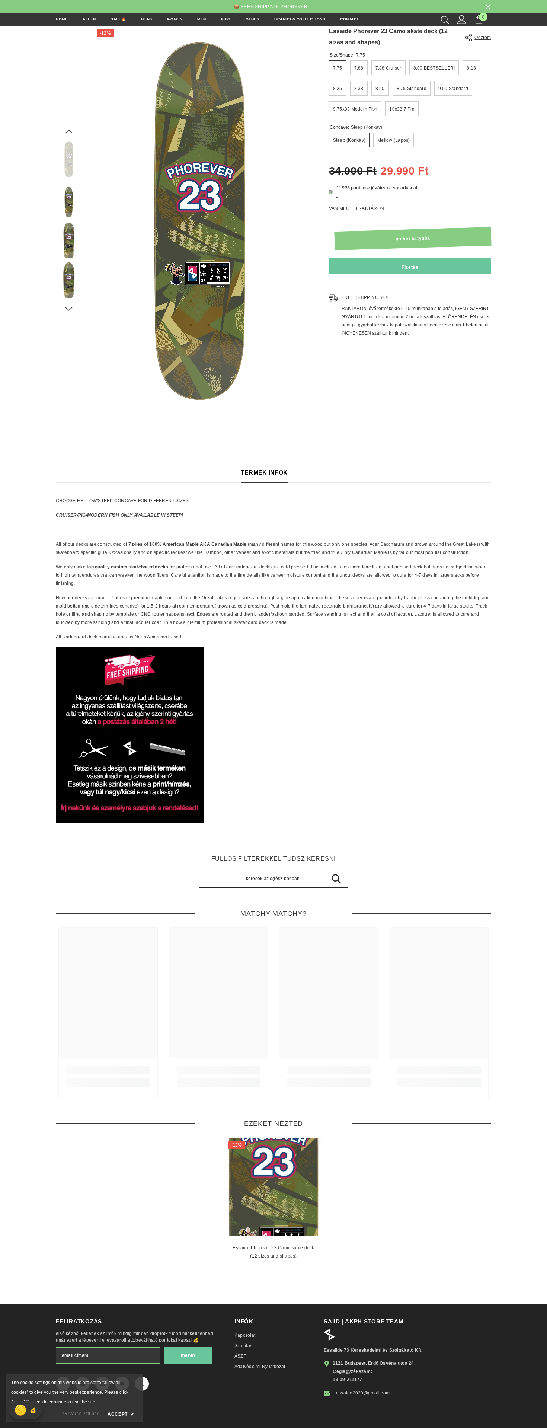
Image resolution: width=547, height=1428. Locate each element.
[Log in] (461, 19)
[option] (200, 221)
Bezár (488, 7)
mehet (188, 1355)
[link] (108, 1070)
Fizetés (410, 267)
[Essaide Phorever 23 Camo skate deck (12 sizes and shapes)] (273, 1187)
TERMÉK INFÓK (264, 472)
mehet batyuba (413, 238)
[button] (68, 131)
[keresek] (445, 19)
